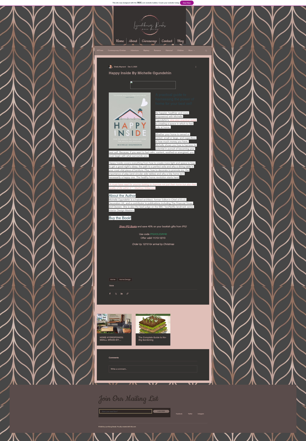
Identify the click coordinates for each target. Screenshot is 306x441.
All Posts (100, 50)
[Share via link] (127, 293)
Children (180, 50)
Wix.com (133, 427)
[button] (206, 50)
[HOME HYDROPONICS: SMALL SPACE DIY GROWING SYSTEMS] (114, 323)
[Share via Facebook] (110, 293)
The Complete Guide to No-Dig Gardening (152, 338)
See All (206, 309)
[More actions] (195, 66)
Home (112, 279)
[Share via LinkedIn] (121, 293)
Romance (157, 50)
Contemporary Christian (117, 50)
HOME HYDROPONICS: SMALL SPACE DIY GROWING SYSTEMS (111, 338)
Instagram (201, 414)
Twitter (190, 414)
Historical (169, 50)
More (190, 50)
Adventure (135, 50)
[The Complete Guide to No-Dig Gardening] (153, 323)
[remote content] (153, 262)
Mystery (146, 50)
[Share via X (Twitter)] (116, 293)
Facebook (179, 414)
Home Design (125, 279)
